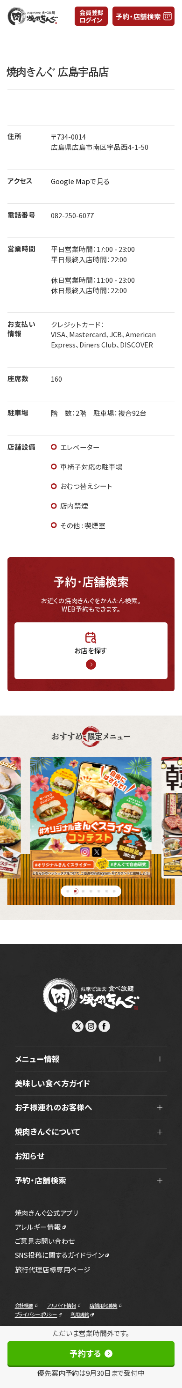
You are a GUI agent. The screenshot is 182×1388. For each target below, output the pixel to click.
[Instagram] (91, 1026)
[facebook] (104, 1026)
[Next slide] (167, 818)
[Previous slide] (15, 818)
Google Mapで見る (80, 181)
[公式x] (78, 1026)
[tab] (68, 891)
